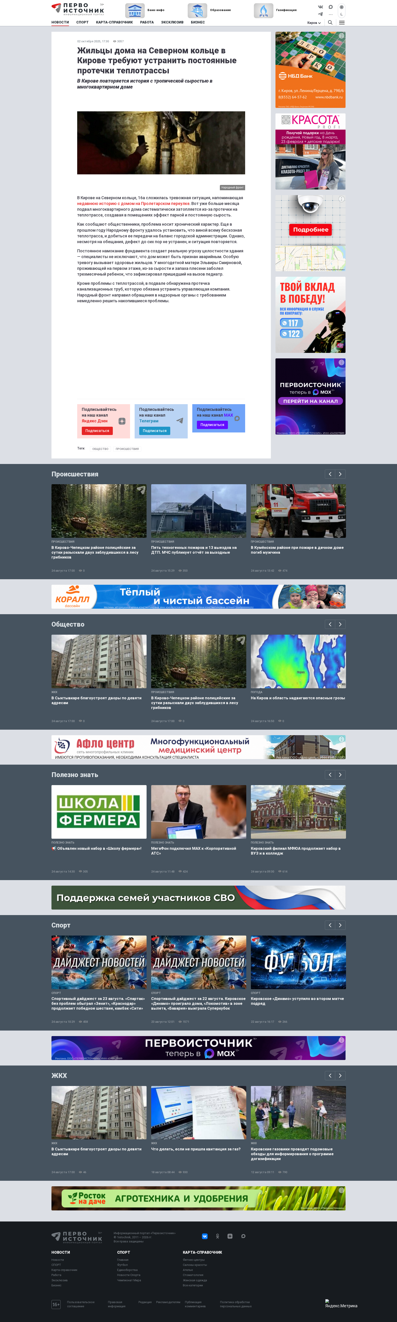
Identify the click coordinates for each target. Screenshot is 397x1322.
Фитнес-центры (194, 1260)
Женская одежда (195, 1280)
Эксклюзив (59, 1280)
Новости (60, 1252)
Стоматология (193, 1275)
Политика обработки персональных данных (236, 1304)
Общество (100, 449)
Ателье (188, 1270)
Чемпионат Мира (129, 1280)
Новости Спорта (128, 1275)
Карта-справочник (64, 1270)
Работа (56, 1275)
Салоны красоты (195, 1265)
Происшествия (127, 449)
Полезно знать (74, 775)
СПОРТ (56, 1265)
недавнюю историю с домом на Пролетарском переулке (133, 203)
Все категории (193, 1285)
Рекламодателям (168, 1302)
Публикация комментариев (195, 1304)
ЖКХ (59, 1076)
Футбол (122, 1265)
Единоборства (127, 1270)
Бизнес (56, 1285)
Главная (122, 1260)
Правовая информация (116, 1304)
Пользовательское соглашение (80, 1304)
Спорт (61, 925)
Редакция (145, 1302)
